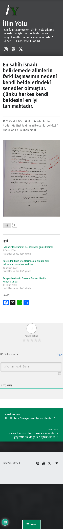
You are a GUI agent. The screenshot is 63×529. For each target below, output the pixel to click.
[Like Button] (7, 225)
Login (59, 354)
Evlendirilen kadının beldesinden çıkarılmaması (28, 247)
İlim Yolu (15, 23)
